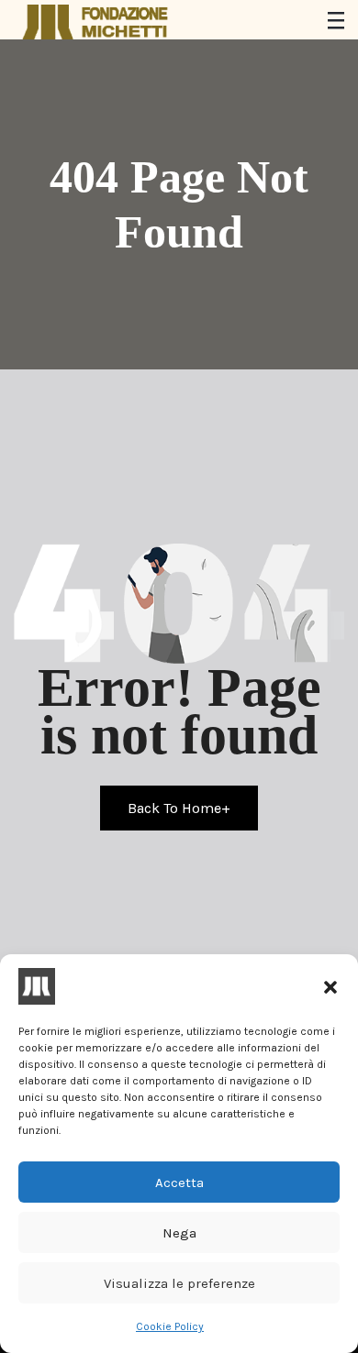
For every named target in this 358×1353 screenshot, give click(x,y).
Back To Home (179, 808)
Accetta (179, 1182)
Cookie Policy (170, 1326)
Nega (179, 1233)
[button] (330, 986)
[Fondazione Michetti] (96, 22)
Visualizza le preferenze (179, 1283)
